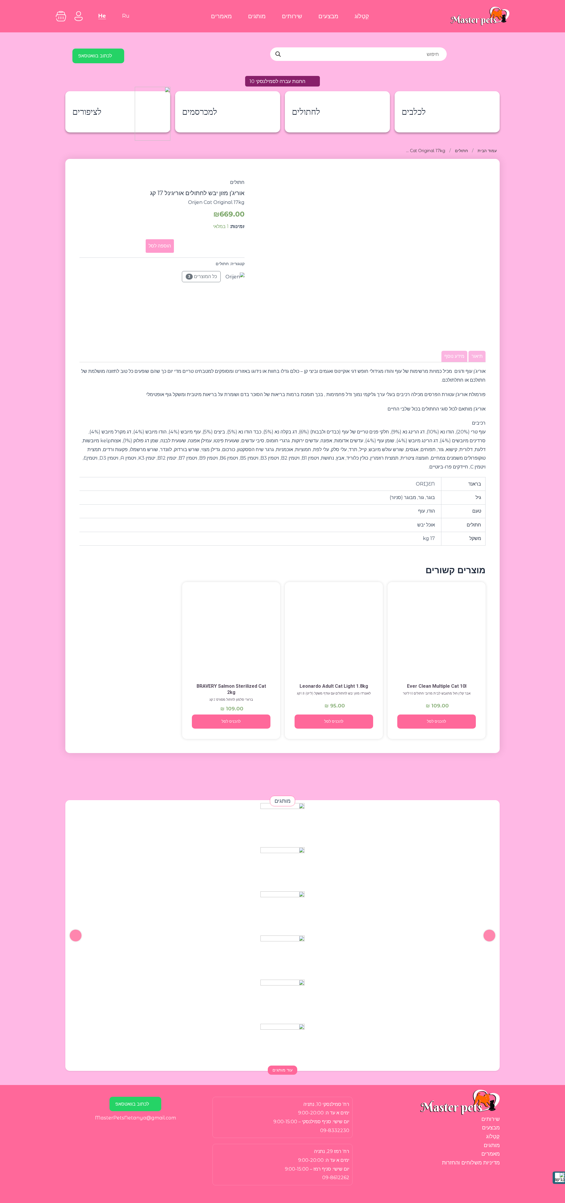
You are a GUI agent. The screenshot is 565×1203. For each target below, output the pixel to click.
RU (125, 16)
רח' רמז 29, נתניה (331, 1151)
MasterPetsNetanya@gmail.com (135, 1118)
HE (102, 16)
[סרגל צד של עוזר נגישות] (559, 1178)
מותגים (257, 16)
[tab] (477, 356)
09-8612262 (335, 1177)
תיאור (477, 356)
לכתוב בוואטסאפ (95, 56)
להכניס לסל (436, 721)
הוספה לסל (160, 246)
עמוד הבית (487, 150)
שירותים (292, 16)
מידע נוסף (454, 356)
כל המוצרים (202, 276)
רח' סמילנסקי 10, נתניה (326, 1104)
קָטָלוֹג (362, 16)
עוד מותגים (282, 1070)
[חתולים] (436, 631)
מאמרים (221, 16)
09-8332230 (334, 1130)
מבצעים (328, 16)
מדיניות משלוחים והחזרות (471, 1162)
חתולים (461, 150)
